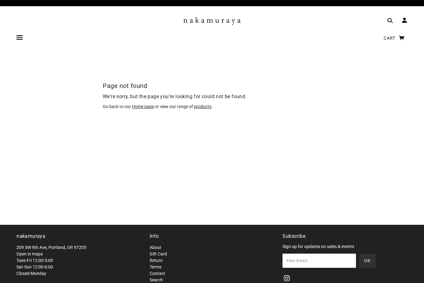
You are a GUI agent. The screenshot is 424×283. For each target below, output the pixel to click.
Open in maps (29, 253)
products (202, 106)
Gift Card (158, 253)
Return (156, 260)
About (155, 247)
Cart (390, 38)
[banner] (212, 21)
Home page (143, 106)
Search (156, 279)
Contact (157, 273)
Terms (155, 266)
